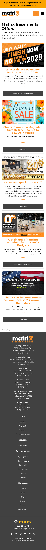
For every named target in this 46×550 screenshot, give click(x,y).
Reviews (23, 501)
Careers (23, 505)
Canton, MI (23, 465)
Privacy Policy (19, 538)
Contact (23, 422)
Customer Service (23, 434)
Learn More (23, 149)
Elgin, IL (23, 473)
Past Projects (23, 509)
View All (23, 477)
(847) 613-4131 (23, 349)
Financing (23, 430)
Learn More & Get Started (23, 94)
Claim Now (23, 206)
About (23, 489)
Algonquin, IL (23, 457)
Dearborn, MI (23, 469)
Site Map (28, 538)
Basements (23, 446)
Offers (23, 497)
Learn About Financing (23, 264)
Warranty (23, 426)
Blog (23, 493)
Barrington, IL (23, 461)
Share (23, 87)
